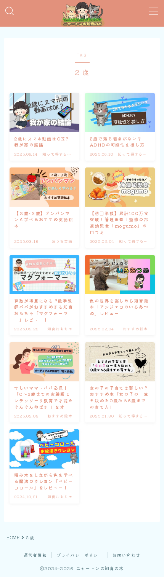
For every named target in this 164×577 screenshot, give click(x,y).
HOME (12, 537)
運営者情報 (35, 555)
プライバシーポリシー (79, 555)
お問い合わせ (126, 555)
